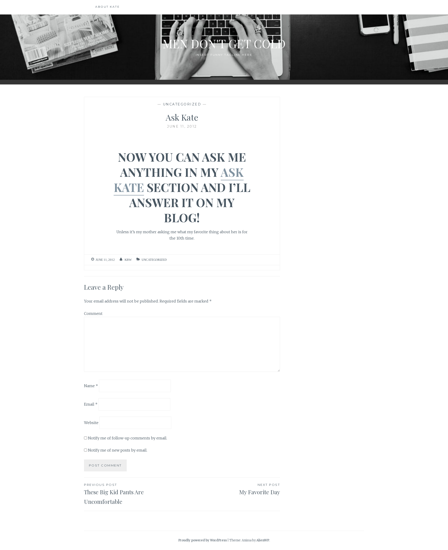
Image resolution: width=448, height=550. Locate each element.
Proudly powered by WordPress (202, 540)
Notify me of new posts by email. (117, 450)
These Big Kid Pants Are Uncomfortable (114, 494)
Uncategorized (182, 104)
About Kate (107, 6)
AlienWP (262, 540)
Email (91, 404)
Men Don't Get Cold (224, 43)
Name (91, 385)
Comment (93, 313)
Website (91, 422)
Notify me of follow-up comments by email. (127, 438)
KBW (128, 259)
